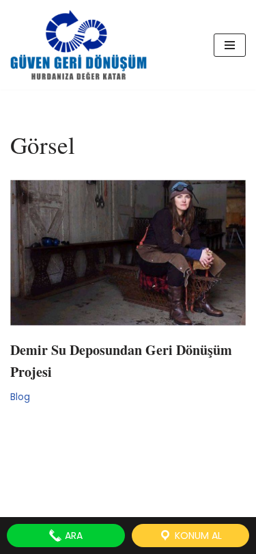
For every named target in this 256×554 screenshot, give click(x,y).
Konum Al (197, 535)
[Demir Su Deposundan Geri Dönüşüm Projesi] (128, 253)
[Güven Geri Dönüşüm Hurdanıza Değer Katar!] (78, 45)
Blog (20, 397)
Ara (72, 535)
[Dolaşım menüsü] (230, 45)
